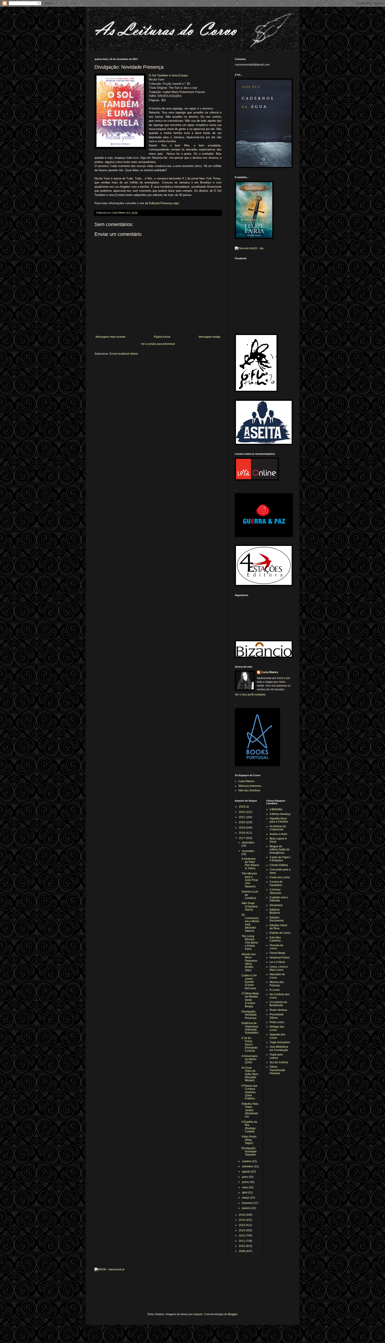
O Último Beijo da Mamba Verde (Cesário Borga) (250, 1000)
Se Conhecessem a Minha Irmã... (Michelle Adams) (250, 922)
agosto (246, 1171)
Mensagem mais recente (110, 336)
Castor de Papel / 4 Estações (280, 859)
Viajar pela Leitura (276, 1056)
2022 (242, 812)
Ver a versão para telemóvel (158, 344)
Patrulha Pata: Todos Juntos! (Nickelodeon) (250, 1110)
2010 (242, 1246)
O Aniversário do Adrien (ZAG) (250, 1059)
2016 (242, 1214)
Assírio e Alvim (278, 834)
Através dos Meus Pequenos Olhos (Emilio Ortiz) (249, 962)
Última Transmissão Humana (277, 1070)
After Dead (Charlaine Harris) (250, 906)
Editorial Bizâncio (275, 911)
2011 (242, 1240)
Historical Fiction (280, 957)
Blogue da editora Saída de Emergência (280, 849)
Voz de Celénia (279, 1062)
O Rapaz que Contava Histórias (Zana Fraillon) (250, 1092)
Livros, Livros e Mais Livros (279, 968)
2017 (242, 838)
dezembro (248, 842)
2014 (242, 1225)
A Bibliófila (276, 809)
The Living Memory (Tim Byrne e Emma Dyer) (250, 943)
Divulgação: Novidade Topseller (249, 1151)
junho (246, 1182)
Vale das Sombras (249, 790)
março (246, 1197)
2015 (242, 1220)
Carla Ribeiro (269, 672)
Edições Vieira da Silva (278, 927)
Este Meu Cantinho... (276, 939)
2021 (242, 817)
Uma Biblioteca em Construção (279, 1048)
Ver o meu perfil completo (250, 694)
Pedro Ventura (278, 1010)
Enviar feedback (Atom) (124, 353)
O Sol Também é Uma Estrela (168, 75)
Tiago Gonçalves (280, 1042)
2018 (242, 832)
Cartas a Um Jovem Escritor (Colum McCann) (249, 982)
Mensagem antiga (209, 336)
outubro (247, 1161)
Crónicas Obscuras (275, 891)
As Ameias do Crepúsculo (278, 828)
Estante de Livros (280, 932)
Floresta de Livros (276, 947)
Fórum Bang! (277, 952)
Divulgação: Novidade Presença (249, 1015)
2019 (242, 827)
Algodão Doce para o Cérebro (279, 820)
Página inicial (162, 336)
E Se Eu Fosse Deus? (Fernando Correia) (250, 1045)
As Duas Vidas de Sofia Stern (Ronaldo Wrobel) (250, 1074)
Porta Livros (277, 1022)
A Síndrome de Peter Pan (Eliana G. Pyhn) (250, 863)
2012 (242, 1235)
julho (245, 1176)
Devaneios (276, 905)
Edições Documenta (277, 919)
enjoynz (198, 1314)
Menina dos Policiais (277, 984)
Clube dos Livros (280, 877)
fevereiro (247, 1203)
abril (245, 1192)
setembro (248, 1166)
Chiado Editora (279, 865)
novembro (248, 851)
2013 (242, 1230)
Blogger (232, 1314)
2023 (242, 806)
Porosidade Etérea (277, 1016)
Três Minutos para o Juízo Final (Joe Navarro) (250, 880)
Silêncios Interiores (249, 786)
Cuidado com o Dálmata (279, 899)
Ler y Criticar (277, 962)
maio (245, 1187)
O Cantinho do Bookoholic (278, 1004)
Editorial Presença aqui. (164, 203)
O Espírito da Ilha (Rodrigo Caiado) (249, 1126)
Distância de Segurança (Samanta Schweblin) (250, 1028)
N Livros (275, 989)
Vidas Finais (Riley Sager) (249, 1140)
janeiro (246, 1208)
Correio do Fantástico (276, 883)
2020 (242, 822)
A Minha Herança (280, 814)
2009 (242, 1251)
